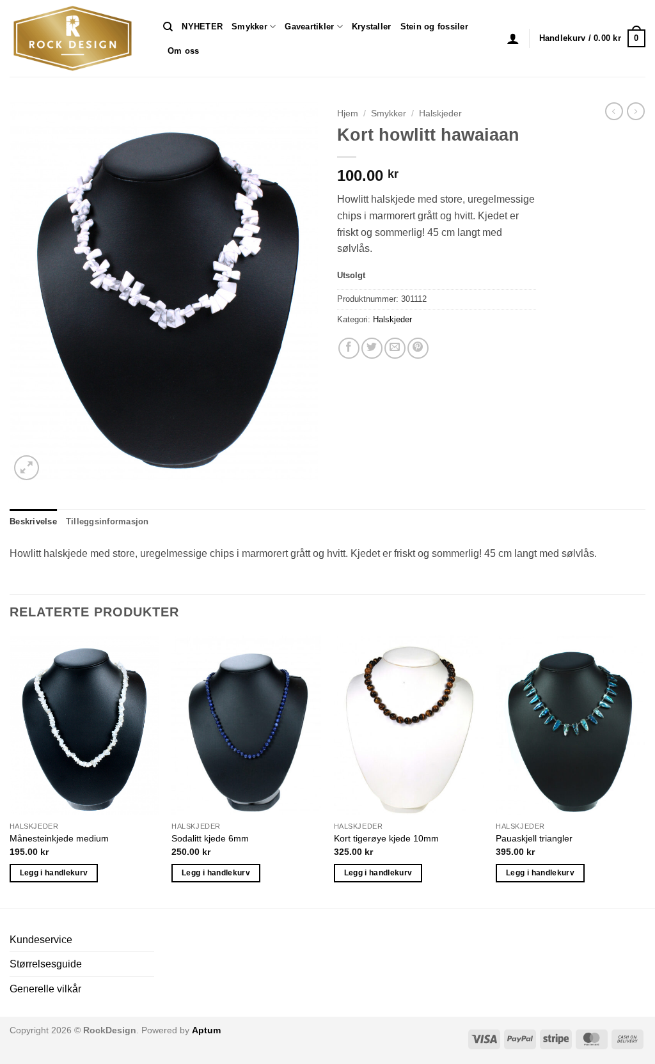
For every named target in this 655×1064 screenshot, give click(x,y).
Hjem (347, 113)
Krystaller (371, 26)
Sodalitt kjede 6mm (210, 838)
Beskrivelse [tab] (33, 521)
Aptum (206, 1030)
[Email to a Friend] (395, 348)
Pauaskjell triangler (534, 838)
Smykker (249, 26)
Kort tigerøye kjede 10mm (386, 838)
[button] (513, 38)
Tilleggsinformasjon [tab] (107, 521)
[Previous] (10, 770)
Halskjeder (440, 113)
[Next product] (614, 111)
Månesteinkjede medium (59, 838)
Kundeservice (41, 939)
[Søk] (168, 27)
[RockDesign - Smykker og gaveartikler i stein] (77, 38)
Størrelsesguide (46, 963)
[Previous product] (636, 111)
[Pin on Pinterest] (418, 348)
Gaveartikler (309, 26)
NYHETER (202, 26)
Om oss (184, 51)
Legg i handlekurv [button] (54, 873)
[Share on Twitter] (372, 348)
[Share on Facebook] (348, 348)
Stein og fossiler (434, 26)
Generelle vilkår (45, 988)
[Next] (644, 770)
